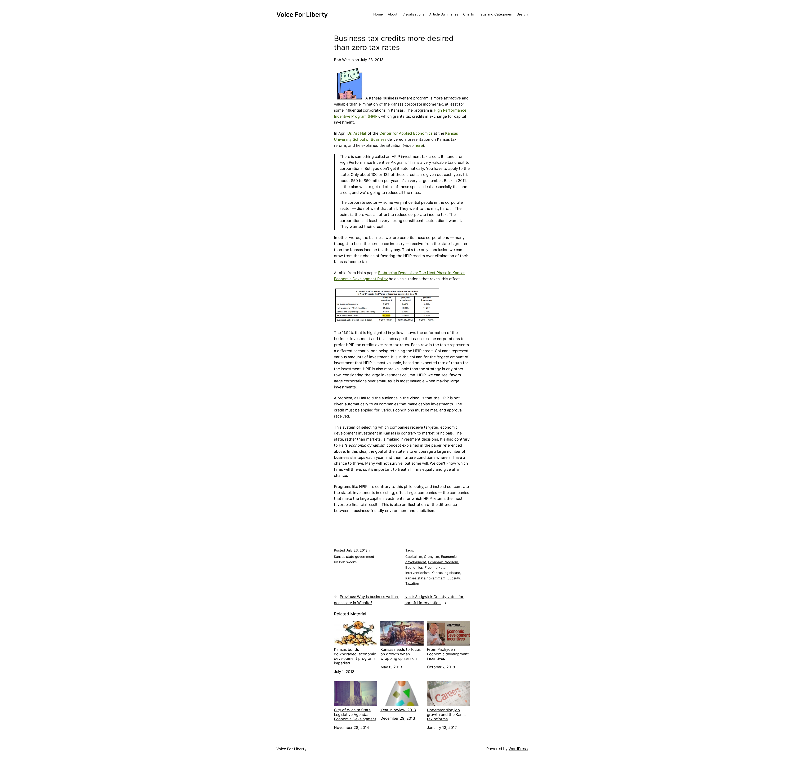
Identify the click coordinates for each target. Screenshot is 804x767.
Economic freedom (443, 562)
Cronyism (431, 556)
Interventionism (417, 573)
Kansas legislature (446, 573)
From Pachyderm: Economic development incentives (448, 654)
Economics (414, 567)
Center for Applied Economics (406, 133)
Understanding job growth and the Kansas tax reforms (447, 714)
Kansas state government (354, 556)
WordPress (518, 748)
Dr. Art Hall (357, 133)
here (419, 145)
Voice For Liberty (302, 14)
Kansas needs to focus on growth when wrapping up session (400, 654)
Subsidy (453, 578)
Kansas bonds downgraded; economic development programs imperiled (355, 656)
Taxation (412, 583)
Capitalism (413, 556)
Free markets (435, 567)
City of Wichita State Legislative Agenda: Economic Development (355, 714)
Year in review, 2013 (398, 710)
